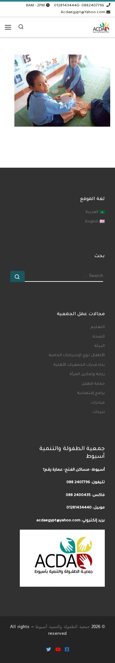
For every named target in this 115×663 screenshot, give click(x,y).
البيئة (99, 346)
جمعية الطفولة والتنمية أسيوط (62, 626)
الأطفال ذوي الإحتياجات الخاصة (77, 355)
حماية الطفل (93, 384)
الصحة (98, 337)
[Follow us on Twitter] (48, 650)
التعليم (97, 327)
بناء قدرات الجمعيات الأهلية (79, 365)
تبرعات (99, 412)
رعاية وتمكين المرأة (87, 374)
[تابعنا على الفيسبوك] (67, 650)
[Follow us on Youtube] (58, 650)
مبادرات (98, 403)
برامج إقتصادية (91, 393)
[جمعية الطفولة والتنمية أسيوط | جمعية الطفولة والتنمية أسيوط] (101, 26)
